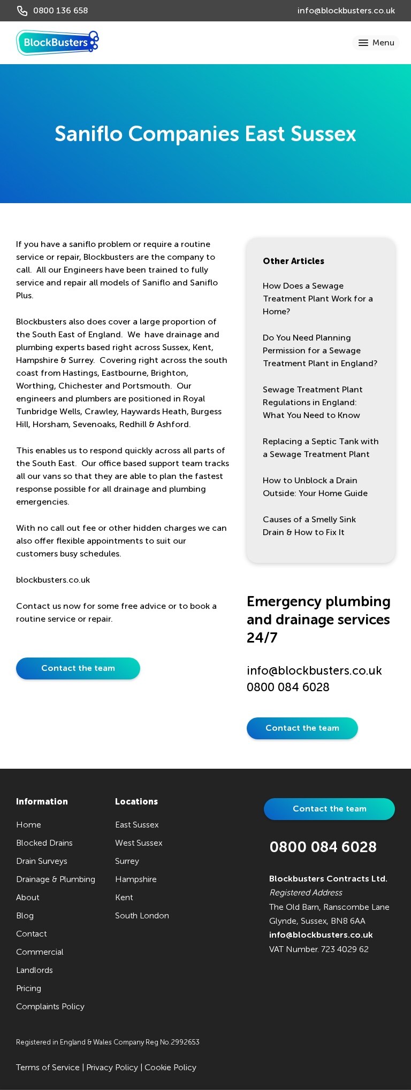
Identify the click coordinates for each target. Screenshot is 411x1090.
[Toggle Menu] (376, 42)
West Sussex (138, 843)
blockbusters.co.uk (53, 580)
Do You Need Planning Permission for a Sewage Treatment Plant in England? (320, 350)
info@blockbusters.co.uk (346, 10)
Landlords (34, 970)
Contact (31, 934)
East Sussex (136, 825)
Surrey (127, 861)
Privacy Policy (112, 1067)
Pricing (28, 988)
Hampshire (136, 879)
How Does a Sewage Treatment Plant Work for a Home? (318, 298)
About (27, 897)
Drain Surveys (41, 861)
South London (142, 915)
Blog (25, 915)
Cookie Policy (170, 1067)
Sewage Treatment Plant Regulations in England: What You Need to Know (313, 402)
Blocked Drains (44, 843)
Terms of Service (48, 1067)
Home (28, 825)
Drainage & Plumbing (55, 879)
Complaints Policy (50, 1006)
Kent (124, 897)
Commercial (40, 952)
